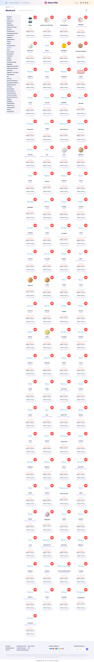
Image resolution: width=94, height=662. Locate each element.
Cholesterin (9, 56)
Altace (47, 389)
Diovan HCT (81, 467)
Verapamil (64, 337)
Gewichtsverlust (10, 105)
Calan (30, 441)
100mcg (64, 263)
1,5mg (46, 522)
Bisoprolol (47, 363)
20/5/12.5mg (27, 601)
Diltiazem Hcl (80, 442)
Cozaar (81, 284)
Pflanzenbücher (10, 74)
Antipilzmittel (10, 25)
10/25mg (30, 159)
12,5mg (66, 236)
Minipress (80, 545)
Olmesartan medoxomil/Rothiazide (64, 416)
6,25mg (63, 236)
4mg (30, 263)
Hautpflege (9, 101)
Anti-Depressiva (10, 31)
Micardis (47, 310)
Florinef (47, 493)
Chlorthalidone (64, 25)
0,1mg (64, 211)
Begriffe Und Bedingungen (23, 650)
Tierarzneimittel (11, 107)
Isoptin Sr (80, 519)
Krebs (8, 49)
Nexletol (47, 571)
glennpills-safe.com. (44, 660)
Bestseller (9, 16)
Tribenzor (30, 597)
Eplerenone (30, 50)
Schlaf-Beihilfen (10, 103)
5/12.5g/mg (30, 627)
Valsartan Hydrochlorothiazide (81, 468)
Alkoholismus (10, 21)
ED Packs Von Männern (12, 80)
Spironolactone (64, 129)
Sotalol (47, 128)
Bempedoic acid (47, 572)
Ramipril (47, 390)
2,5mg (78, 185)
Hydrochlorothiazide (81, 51)
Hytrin (80, 493)
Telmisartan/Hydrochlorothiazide (47, 546)
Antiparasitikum (10, 39)
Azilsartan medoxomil (30, 494)
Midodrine (64, 102)
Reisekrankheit (10, 88)
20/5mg (47, 419)
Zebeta (64, 363)
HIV (8, 76)
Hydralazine (64, 50)
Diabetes (9, 58)
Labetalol (81, 572)
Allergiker (9, 23)
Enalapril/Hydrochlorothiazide (30, 156)
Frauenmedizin (10, 111)
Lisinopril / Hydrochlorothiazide (30, 624)
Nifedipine (47, 260)
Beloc (80, 258)
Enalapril (64, 311)
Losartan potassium (47, 104)
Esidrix (47, 337)
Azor (47, 415)
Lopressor (30, 310)
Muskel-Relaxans (11, 91)
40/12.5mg (47, 28)
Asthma (9, 43)
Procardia (47, 258)
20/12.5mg (62, 419)
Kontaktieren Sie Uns (21, 646)
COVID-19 (9, 18)
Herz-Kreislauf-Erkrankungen (10, 52)
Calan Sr (47, 441)
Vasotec (81, 310)
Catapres (64, 258)
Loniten (30, 102)
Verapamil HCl (64, 598)
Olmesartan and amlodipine (47, 416)
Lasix (64, 154)
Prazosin (81, 546)
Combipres (30, 467)
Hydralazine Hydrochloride (64, 390)
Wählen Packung (30, 35)
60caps (30, 28)
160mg (66, 471)
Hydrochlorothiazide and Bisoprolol (47, 156)
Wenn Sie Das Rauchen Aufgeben (12, 98)
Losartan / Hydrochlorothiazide (30, 520)
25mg (29, 55)
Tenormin (64, 180)
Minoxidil (30, 104)
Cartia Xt (81, 441)
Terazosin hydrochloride (80, 494)
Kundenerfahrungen (21, 648)
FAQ (29, 648)
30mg (47, 263)
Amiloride (30, 285)
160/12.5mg (81, 471)
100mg (49, 107)
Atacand (81, 389)
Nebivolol (81, 416)
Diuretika (9, 60)
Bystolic (81, 415)
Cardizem (80, 337)
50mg (31, 55)
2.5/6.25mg (47, 159)
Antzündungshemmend (12, 33)
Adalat (30, 389)
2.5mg (64, 107)
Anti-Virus (9, 29)
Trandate (81, 571)
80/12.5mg (49, 549)
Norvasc (47, 206)
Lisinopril (81, 182)
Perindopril (30, 260)
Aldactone (80, 154)
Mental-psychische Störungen (11, 85)
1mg (79, 497)
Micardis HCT (47, 545)
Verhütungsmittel (11, 45)
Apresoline (64, 389)
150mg (62, 81)
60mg (78, 341)
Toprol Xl (81, 206)
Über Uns (8, 650)
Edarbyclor (81, 24)
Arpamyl (64, 338)
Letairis (81, 76)
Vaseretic (30, 154)
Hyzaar (30, 519)
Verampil (64, 597)
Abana (30, 25)
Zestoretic (30, 623)
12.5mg (65, 28)
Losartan (47, 102)
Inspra (47, 76)
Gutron (47, 50)
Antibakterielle (10, 35)
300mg (65, 81)
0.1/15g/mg (30, 471)
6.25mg (62, 28)
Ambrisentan (80, 78)
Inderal (30, 180)
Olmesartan (30, 338)
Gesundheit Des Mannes (12, 82)
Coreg (81, 232)
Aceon (81, 363)
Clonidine (64, 206)
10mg (82, 81)
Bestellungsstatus (10, 648)
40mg (31, 132)
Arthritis (9, 41)
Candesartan (80, 390)
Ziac (47, 154)
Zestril (81, 180)
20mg (29, 132)
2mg (79, 367)
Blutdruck (9, 47)
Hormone (9, 78)
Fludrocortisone (47, 494)
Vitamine (9, 109)
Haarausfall (9, 70)
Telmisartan (81, 129)
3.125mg (60, 236)
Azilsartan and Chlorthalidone (47, 25)
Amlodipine (30, 207)
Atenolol (47, 181)
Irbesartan (64, 76)
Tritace (47, 597)
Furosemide (64, 156)
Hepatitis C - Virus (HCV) (12, 72)
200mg (83, 575)
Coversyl (30, 258)
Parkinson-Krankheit (12, 95)
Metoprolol (81, 208)
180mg (86, 341)
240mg (34, 445)
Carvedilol (64, 233)
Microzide (64, 545)
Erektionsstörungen (11, 62)
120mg (65, 341)
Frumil (47, 284)
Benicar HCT (64, 415)
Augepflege (9, 64)
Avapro (30, 415)
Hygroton (30, 76)
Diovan (64, 467)
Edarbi (30, 493)
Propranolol (30, 129)
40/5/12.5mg (32, 601)
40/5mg (47, 289)
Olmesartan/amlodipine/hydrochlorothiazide (32, 598)
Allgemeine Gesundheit (12, 68)
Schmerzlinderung (11, 93)
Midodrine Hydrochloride (47, 52)
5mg (47, 55)
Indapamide (47, 519)
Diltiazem (81, 338)
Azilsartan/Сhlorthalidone (81, 26)
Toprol (47, 232)
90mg (80, 341)
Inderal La (30, 363)
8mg (83, 367)
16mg (83, 393)
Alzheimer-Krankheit (12, 27)
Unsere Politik (31, 646)
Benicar (30, 337)
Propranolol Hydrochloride (81, 260)
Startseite (8, 646)
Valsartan (64, 468)
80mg (34, 132)
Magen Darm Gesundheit (12, 66)
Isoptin (64, 519)
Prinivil (64, 284)
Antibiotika (9, 37)
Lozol (30, 545)
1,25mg (43, 393)
